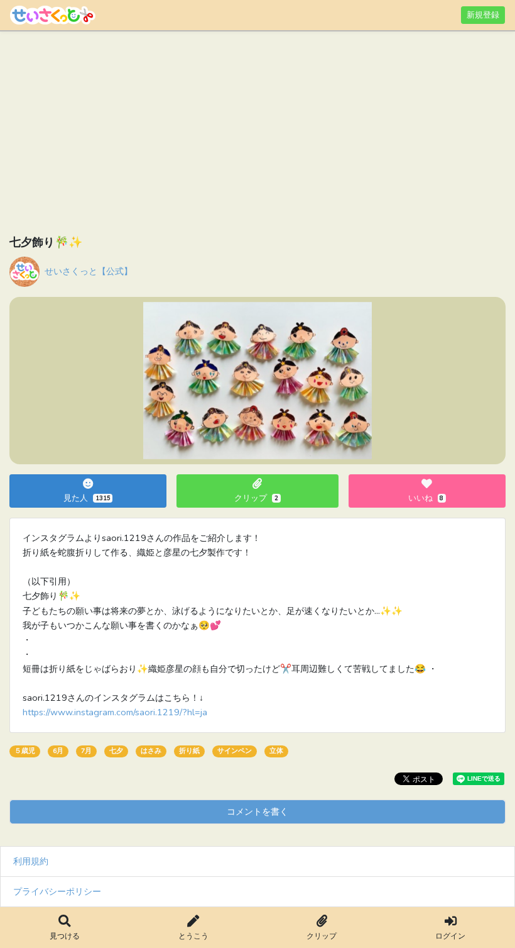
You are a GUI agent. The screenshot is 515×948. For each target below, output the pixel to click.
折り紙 (189, 751)
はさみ (151, 751)
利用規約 (30, 861)
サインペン (234, 751)
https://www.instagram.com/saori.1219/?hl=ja (115, 712)
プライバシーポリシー (57, 891)
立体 (276, 751)
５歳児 (24, 751)
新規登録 (483, 14)
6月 (58, 751)
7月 (86, 751)
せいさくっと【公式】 (89, 271)
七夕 (116, 751)
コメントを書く (257, 811)
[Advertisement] (257, 135)
